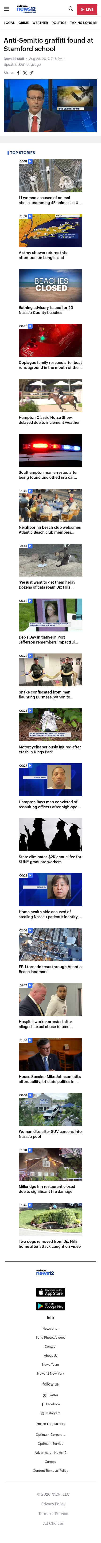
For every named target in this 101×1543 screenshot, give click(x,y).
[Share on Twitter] (25, 73)
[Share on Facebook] (18, 73)
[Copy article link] (31, 73)
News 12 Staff (14, 59)
